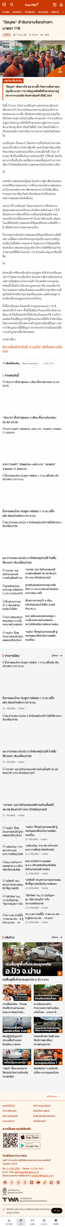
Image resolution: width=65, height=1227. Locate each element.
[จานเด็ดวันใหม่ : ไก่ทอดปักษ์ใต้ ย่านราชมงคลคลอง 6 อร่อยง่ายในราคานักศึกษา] (17, 992)
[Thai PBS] (32, 4)
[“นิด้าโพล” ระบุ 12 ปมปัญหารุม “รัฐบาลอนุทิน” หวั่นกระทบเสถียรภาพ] (13, 900)
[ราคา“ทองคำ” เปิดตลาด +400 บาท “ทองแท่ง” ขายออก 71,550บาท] (32, 444)
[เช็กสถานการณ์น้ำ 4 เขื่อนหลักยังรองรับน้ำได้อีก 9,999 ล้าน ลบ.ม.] (13, 605)
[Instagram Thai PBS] (18, 1182)
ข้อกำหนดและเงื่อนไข (42, 1105)
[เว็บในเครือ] (4, 4)
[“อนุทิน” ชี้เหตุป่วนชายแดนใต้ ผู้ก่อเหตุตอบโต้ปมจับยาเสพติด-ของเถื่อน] (13, 637)
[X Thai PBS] (11, 1182)
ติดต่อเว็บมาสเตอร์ (41, 1110)
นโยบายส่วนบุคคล (10, 1116)
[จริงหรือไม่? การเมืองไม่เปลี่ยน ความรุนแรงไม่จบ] (48, 1057)
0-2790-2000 (13, 1168)
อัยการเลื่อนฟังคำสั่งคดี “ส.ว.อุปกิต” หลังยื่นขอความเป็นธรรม (32, 348)
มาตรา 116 (48, 363)
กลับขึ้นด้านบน (51, 1096)
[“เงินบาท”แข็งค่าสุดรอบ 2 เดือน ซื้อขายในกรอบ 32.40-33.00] (32, 397)
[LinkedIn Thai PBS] (58, 1182)
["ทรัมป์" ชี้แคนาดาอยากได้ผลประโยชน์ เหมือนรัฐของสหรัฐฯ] (17, 1057)
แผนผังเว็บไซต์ (9, 1105)
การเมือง (6, 34)
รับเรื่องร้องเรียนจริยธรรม (44, 1116)
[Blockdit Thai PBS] (51, 1182)
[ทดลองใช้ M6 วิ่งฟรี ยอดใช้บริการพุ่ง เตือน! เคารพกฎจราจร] (48, 1025)
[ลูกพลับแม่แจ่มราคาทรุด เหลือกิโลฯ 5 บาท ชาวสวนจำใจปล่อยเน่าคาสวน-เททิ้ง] (13, 590)
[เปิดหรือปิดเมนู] (54, 4)
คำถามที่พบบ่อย (10, 1110)
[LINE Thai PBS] (31, 1182)
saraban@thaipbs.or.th (42, 1175)
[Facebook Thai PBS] (5, 1182)
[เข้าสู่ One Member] (61, 4)
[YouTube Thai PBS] (38, 1182)
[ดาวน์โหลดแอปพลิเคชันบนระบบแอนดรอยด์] (29, 1145)
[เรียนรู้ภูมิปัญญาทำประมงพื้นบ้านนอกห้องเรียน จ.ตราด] (17, 1025)
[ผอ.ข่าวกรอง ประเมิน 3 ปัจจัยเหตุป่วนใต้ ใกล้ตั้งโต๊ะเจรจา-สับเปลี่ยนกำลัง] (32, 537)
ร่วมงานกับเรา (9, 1121)
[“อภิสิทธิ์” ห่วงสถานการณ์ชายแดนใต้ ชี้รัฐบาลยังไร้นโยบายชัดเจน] (13, 885)
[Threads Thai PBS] (24, 1182)
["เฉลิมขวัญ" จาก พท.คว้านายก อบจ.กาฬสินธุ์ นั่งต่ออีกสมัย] (13, 851)
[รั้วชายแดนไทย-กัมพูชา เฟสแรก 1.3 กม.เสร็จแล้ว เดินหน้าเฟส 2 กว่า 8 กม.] (32, 491)
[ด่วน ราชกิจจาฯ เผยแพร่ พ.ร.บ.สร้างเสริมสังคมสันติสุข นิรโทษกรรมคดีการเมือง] (13, 866)
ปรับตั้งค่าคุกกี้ (39, 1121)
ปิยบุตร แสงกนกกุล (30, 363)
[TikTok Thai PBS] (44, 1182)
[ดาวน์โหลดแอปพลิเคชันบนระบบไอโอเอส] (29, 1136)
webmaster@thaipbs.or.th (26, 1172)
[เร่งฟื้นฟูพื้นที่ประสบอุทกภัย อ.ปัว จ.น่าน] (32, 959)
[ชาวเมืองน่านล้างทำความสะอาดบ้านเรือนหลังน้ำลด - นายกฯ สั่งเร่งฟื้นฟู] (48, 992)
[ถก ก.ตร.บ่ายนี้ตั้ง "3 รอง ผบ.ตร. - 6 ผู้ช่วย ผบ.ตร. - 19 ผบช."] (13, 919)
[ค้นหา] (11, 4)
